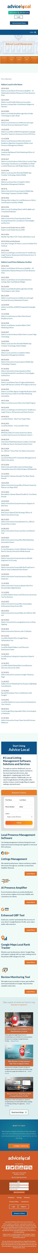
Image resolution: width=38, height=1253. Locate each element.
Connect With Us (20, 1146)
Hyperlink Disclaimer (30, 1241)
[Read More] (14, 1041)
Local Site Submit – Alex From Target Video (15, 419)
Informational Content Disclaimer (11, 1243)
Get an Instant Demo (19, 23)
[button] (32, 32)
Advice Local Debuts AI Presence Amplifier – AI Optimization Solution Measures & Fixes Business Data (18, 93)
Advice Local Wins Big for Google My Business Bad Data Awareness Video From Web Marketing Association (18, 394)
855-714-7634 (15, 1177)
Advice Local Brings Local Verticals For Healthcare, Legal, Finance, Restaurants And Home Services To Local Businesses (18, 255)
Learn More (31, 874)
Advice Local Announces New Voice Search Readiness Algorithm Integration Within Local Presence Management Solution (17, 143)
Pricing (19, 1197)
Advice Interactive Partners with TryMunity (16, 631)
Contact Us (25, 1201)
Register (23, 1206)
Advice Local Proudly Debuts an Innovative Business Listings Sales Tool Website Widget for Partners (17, 104)
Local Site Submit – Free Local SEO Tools (15, 426)
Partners (27, 1197)
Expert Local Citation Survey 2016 (13, 230)
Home (2, 79)
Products (11, 1197)
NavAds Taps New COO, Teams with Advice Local (18, 237)
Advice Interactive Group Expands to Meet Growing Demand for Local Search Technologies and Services (17, 220)
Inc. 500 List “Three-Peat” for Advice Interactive (18, 451)
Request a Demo (19, 1213)
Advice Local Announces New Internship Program (18, 403)
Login (18, 17)
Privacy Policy (14, 1201)
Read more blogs (18, 1112)
